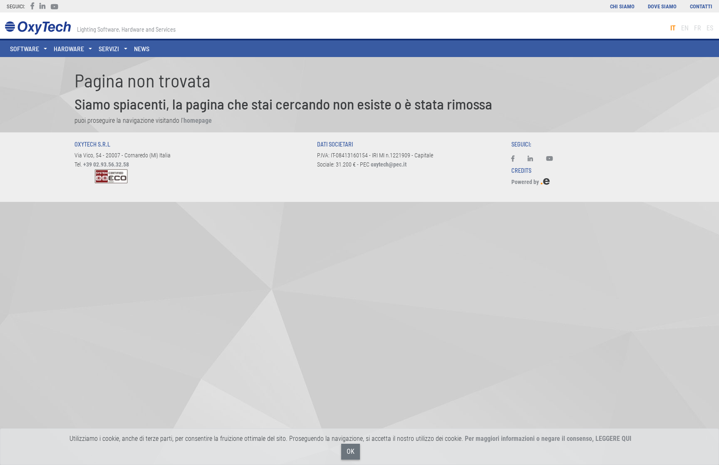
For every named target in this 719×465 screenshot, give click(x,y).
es (710, 28)
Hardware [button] (69, 48)
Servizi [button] (109, 48)
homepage (197, 120)
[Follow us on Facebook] (516, 159)
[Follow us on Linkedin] (530, 159)
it (673, 28)
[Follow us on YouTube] (550, 159)
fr (697, 28)
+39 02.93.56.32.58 (106, 164)
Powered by (525, 182)
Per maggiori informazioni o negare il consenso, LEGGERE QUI (548, 439)
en (685, 28)
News (141, 48)
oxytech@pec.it (389, 164)
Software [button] (24, 48)
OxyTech (37, 28)
